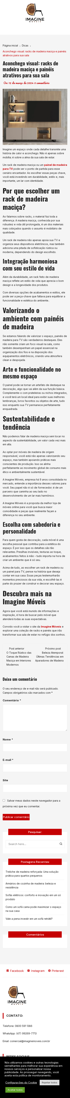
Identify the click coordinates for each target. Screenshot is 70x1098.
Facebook (16, 971)
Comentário (12, 700)
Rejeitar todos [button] (49, 1082)
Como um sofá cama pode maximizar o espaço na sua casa (33, 908)
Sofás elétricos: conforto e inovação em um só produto (33, 897)
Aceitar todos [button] (15, 1089)
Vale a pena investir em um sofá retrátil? (29, 918)
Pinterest (57, 971)
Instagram (37, 971)
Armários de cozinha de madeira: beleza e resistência (31, 885)
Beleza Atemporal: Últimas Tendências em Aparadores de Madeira (49, 656)
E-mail (8, 760)
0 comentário (42, 83)
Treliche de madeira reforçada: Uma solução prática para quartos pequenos (32, 873)
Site (5, 780)
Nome (8, 739)
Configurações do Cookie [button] (21, 1082)
